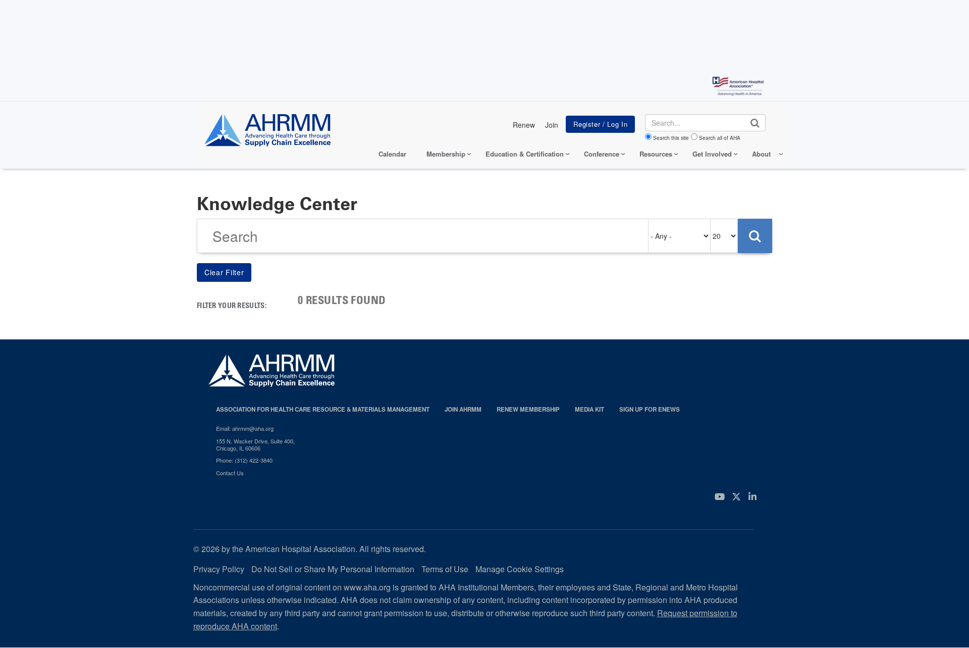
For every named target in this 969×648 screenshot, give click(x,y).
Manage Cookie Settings (519, 569)
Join (551, 125)
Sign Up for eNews (649, 409)
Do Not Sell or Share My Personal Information (332, 569)
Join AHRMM (463, 409)
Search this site (671, 137)
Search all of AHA (719, 137)
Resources (655, 154)
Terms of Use (444, 569)
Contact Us (230, 472)
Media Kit (589, 409)
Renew (524, 125)
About (761, 154)
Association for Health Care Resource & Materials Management (322, 409)
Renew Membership (528, 409)
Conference (601, 154)
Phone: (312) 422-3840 (244, 460)
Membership (445, 154)
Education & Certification (525, 154)
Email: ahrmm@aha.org (245, 428)
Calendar (392, 154)
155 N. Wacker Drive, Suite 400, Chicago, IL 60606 (255, 444)
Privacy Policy (218, 569)
